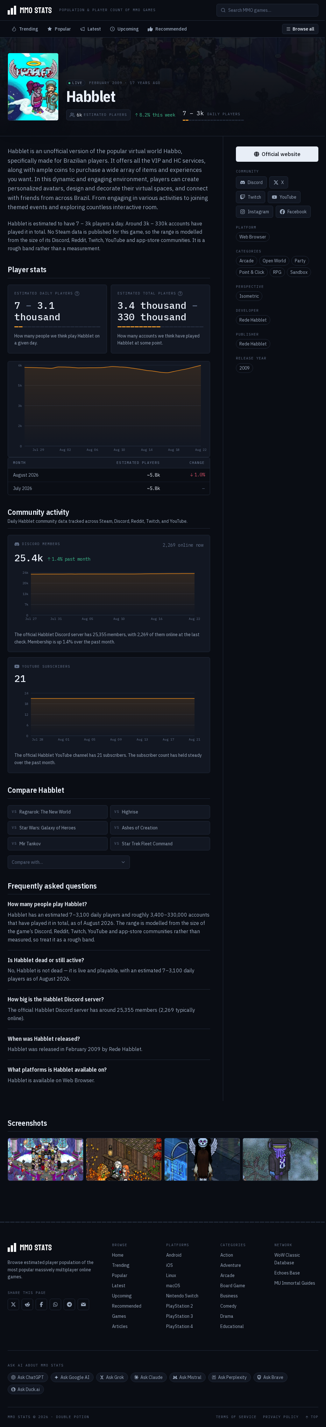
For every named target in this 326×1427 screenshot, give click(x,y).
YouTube (288, 197)
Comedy (228, 1306)
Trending (28, 29)
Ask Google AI (74, 1377)
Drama (226, 1316)
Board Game (232, 1286)
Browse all (303, 29)
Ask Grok (115, 1377)
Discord (255, 182)
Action (226, 1255)
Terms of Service (236, 1417)
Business (229, 1296)
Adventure (230, 1265)
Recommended (171, 29)
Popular (63, 29)
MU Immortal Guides (294, 1283)
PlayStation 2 (179, 1306)
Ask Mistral (190, 1377)
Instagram (258, 212)
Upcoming (128, 29)
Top (314, 1417)
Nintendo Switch (182, 1296)
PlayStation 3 (179, 1316)
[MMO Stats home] (30, 10)
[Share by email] (83, 1304)
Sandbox (299, 272)
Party (300, 261)
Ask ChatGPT (31, 1377)
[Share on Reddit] (27, 1304)
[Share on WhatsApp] (55, 1304)
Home (118, 1255)
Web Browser (252, 237)
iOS (169, 1265)
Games (119, 1316)
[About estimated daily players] (77, 293)
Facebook (297, 212)
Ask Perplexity (232, 1377)
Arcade (246, 261)
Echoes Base (287, 1273)
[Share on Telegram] (69, 1304)
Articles (120, 1326)
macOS (173, 1286)
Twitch (254, 197)
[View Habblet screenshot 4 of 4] (280, 1159)
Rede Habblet (253, 320)
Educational (232, 1326)
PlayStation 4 (179, 1326)
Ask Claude (151, 1377)
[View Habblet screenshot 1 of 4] (45, 1159)
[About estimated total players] (180, 293)
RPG (277, 272)
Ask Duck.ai (29, 1389)
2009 (244, 368)
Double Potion (72, 1417)
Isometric (249, 296)
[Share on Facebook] (41, 1304)
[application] (109, 409)
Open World (274, 261)
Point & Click (251, 272)
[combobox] (69, 862)
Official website (281, 154)
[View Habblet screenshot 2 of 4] (124, 1159)
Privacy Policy (281, 1417)
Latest (94, 29)
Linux (171, 1275)
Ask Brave (273, 1377)
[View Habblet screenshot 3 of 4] (202, 1159)
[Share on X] (13, 1304)
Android (173, 1255)
